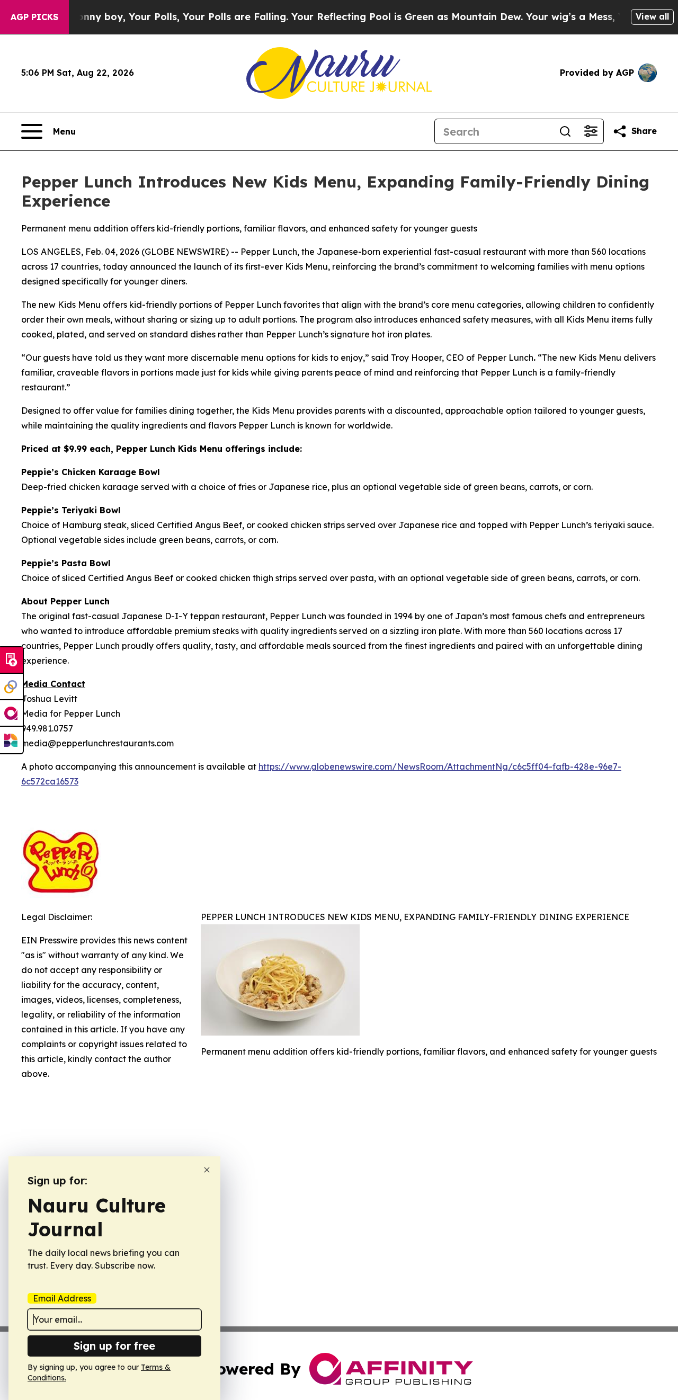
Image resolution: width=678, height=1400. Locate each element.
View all (652, 16)
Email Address (62, 1298)
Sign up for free (114, 1345)
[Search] (565, 131)
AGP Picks (34, 17)
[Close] (207, 1170)
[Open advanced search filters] (590, 131)
